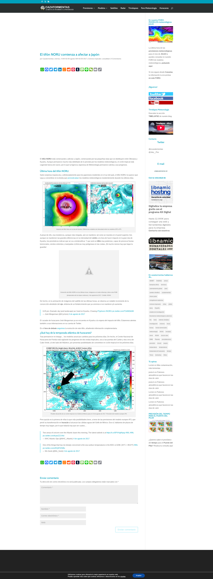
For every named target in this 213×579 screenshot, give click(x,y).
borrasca (163, 284)
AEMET (152, 281)
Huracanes (164, 8)
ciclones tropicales (155, 304)
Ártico (165, 355)
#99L (132, 433)
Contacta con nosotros (159, 231)
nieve (151, 335)
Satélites (114, 8)
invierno (162, 324)
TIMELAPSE (154, 116)
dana (151, 308)
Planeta (157, 339)
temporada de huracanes (157, 351)
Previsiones (88, 8)
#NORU (109, 311)
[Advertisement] (89, 35)
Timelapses (133, 8)
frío (150, 320)
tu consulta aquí (166, 446)
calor (165, 288)
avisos (166, 281)
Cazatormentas (48, 59)
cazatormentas (166, 292)
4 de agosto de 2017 (77, 314)
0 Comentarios (116, 59)
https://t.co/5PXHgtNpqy (115, 433)
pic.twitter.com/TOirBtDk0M (123, 311)
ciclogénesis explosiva (156, 300)
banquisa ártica (154, 284)
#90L (127, 433)
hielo (155, 320)
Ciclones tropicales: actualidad (98, 59)
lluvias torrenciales (161, 328)
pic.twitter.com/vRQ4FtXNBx (54, 448)
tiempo (169, 351)
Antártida (159, 281)
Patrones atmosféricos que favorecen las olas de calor (161, 375)
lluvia (168, 324)
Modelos (101, 8)
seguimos (61, 328)
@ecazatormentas (156, 149)
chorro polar (153, 296)
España (157, 308)
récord (159, 343)
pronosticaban (73, 178)
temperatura (153, 347)
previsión (152, 343)
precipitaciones (166, 339)
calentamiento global (156, 288)
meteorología (154, 331)
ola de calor (164, 335)
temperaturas (163, 347)
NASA (161, 331)
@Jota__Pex (154, 152)
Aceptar (138, 575)
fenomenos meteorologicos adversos (161, 316)
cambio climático (155, 292)
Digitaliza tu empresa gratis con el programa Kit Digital (160, 209)
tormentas (158, 355)
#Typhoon (101, 311)
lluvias (151, 328)
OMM (151, 339)
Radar (123, 8)
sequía (165, 343)
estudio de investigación (157, 312)
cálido (170, 304)
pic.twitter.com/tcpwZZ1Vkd (53, 436)
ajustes (122, 577)
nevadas (168, 331)
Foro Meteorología (149, 8)
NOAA (157, 335)
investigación (154, 324)
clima (164, 304)
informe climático (164, 320)
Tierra (151, 355)
